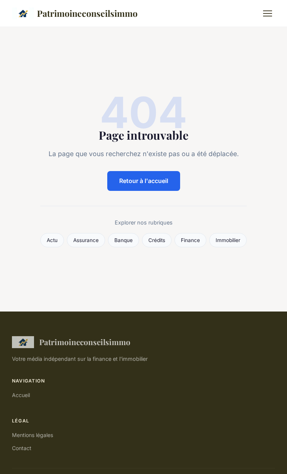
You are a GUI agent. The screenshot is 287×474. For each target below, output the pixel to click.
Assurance (86, 240)
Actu (52, 240)
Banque (123, 240)
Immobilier (228, 240)
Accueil (21, 395)
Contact (21, 448)
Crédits (156, 240)
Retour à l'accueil (143, 181)
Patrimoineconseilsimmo (87, 13)
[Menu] (267, 13)
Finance (190, 240)
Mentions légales (32, 435)
